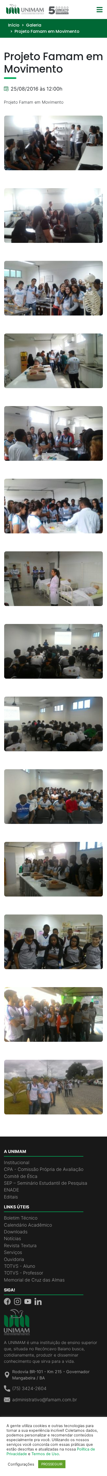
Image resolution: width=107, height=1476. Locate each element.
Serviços (13, 1252)
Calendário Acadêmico (28, 1225)
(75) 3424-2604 (29, 1388)
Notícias (12, 1238)
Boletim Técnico (20, 1218)
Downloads (16, 1231)
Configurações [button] (21, 1464)
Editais (11, 1197)
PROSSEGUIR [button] (51, 1464)
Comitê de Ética (20, 1176)
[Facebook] (8, 1301)
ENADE (11, 1190)
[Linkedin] (38, 1301)
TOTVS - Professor (23, 1273)
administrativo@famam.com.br (44, 1399)
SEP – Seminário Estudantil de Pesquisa (45, 1183)
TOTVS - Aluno (19, 1266)
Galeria (33, 25)
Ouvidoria (14, 1259)
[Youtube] (28, 1301)
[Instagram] (18, 1301)
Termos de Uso (45, 1454)
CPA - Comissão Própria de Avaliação (43, 1169)
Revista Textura (20, 1245)
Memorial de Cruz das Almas (34, 1280)
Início (13, 25)
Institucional (16, 1162)
